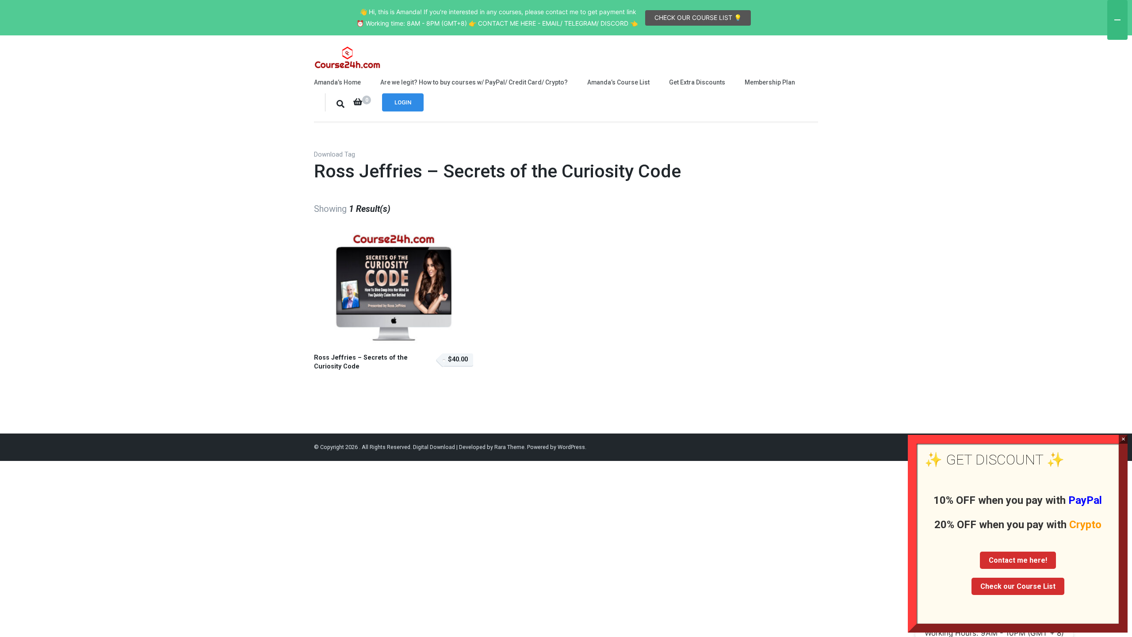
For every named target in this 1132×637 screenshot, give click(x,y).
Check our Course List (1018, 586)
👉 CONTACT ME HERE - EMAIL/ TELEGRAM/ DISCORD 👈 (553, 23)
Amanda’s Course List (618, 82)
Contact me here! (1018, 560)
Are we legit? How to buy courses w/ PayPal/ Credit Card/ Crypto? (474, 82)
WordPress (571, 447)
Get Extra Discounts (697, 82)
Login (402, 102)
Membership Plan (770, 82)
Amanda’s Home (337, 82)
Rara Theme (509, 447)
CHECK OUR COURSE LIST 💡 (698, 17)
